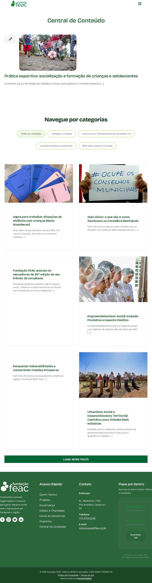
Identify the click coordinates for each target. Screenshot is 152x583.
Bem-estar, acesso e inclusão (98, 145)
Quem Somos (48, 494)
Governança (47, 505)
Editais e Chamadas (52, 510)
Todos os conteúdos (31, 133)
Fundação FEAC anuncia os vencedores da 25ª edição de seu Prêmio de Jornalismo (36, 274)
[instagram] (8, 519)
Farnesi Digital (84, 578)
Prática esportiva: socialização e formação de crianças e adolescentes (71, 76)
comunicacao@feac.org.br (92, 527)
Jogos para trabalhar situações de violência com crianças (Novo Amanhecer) (37, 220)
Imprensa (45, 521)
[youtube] (14, 519)
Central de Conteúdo (52, 526)
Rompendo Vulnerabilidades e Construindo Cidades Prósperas (36, 368)
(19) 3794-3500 (87, 518)
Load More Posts (76, 459)
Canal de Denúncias (52, 516)
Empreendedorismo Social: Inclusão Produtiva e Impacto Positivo (112, 318)
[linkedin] (21, 519)
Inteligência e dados (61, 133)
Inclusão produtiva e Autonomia (56, 145)
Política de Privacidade (68, 575)
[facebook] (2, 519)
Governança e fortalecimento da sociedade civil (106, 133)
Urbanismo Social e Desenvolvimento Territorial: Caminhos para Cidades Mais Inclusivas (108, 417)
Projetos (44, 500)
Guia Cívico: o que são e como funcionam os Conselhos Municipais (112, 219)
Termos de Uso (87, 575)
